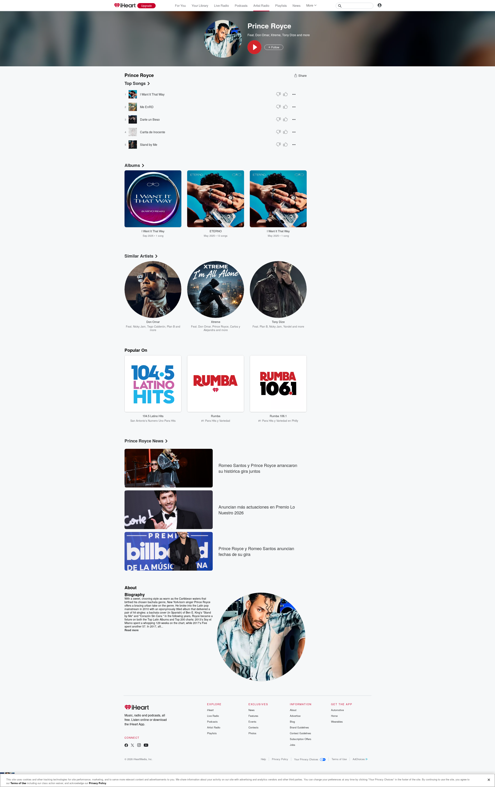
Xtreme (276, 35)
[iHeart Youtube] (146, 745)
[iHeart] (124, 5)
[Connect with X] (132, 745)
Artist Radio (261, 5)
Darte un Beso (150, 119)
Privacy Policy (280, 759)
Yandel (287, 326)
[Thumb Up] (285, 94)
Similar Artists (139, 256)
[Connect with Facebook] (126, 745)
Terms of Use (339, 759)
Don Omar (262, 35)
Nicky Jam (139, 326)
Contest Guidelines (300, 733)
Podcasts (241, 5)
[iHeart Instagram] (139, 745)
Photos (252, 733)
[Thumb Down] (278, 94)
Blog (292, 721)
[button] (254, 47)
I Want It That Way (152, 94)
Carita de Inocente (152, 132)
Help (263, 759)
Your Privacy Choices (306, 759)
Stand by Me (148, 144)
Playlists (281, 5)
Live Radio (221, 5)
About (293, 710)
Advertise (295, 716)
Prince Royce (220, 326)
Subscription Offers (300, 739)
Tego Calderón (156, 326)
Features (253, 716)
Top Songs (135, 83)
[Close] (489, 780)
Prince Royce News (144, 441)
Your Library (200, 5)
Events (252, 721)
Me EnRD (147, 107)
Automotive (337, 710)
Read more (132, 630)
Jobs (292, 745)
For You (180, 5)
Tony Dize (289, 35)
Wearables (337, 721)
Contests (253, 727)
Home (334, 716)
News (296, 5)
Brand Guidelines (299, 727)
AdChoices (359, 759)
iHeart (210, 710)
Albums (132, 165)
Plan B (171, 326)
